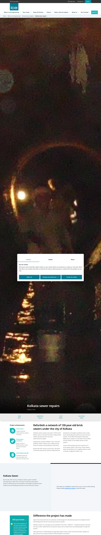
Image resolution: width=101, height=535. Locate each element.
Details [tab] (51, 259)
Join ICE (94, 12)
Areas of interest (38, 12)
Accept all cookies (72, 277)
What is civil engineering (11, 12)
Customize (50, 277)
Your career (26, 12)
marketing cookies (70, 488)
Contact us (80, 1)
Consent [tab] (28, 259)
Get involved (84, 12)
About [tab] (72, 259)
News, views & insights (61, 12)
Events (49, 12)
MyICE (88, 1)
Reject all (29, 277)
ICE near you (71, 1)
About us (74, 12)
